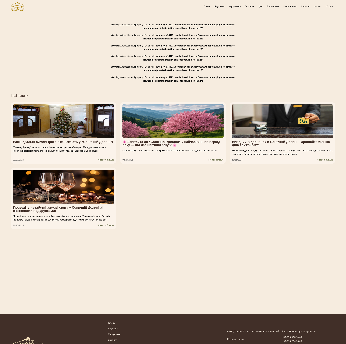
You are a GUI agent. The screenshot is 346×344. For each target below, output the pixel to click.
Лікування (219, 6)
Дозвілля (249, 6)
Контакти (305, 6)
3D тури (329, 6)
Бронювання (273, 6)
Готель (207, 6)
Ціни (260, 6)
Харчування (235, 6)
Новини (317, 6)
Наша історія (290, 6)
